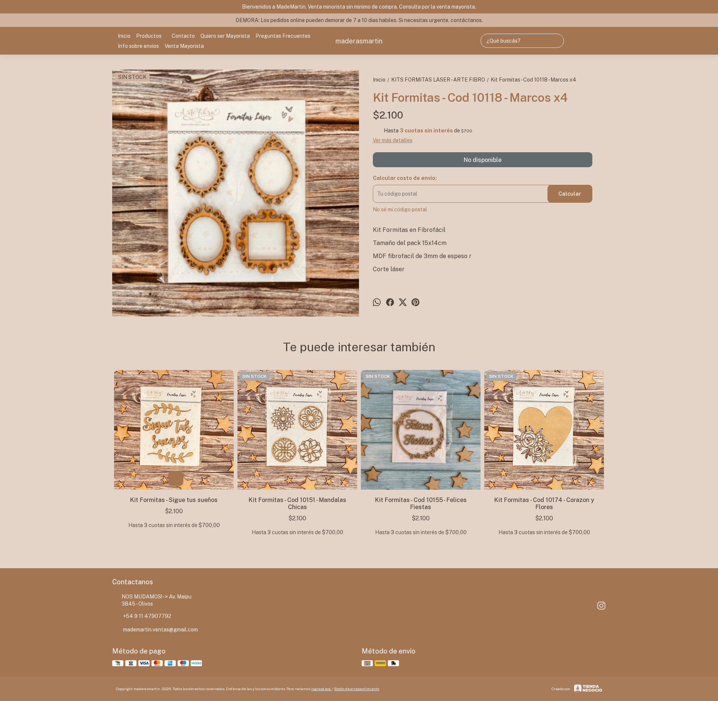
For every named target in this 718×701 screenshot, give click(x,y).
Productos (149, 36)
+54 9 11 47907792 (147, 616)
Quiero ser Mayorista (225, 36)
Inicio (124, 36)
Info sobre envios (138, 46)
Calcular (569, 194)
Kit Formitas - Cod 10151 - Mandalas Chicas (297, 503)
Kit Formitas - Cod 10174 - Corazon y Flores (544, 503)
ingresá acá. (321, 688)
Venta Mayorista (184, 46)
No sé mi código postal (400, 209)
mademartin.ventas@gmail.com (160, 630)
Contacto (183, 36)
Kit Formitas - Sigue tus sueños (174, 499)
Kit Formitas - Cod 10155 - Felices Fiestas (421, 503)
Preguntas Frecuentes (282, 36)
